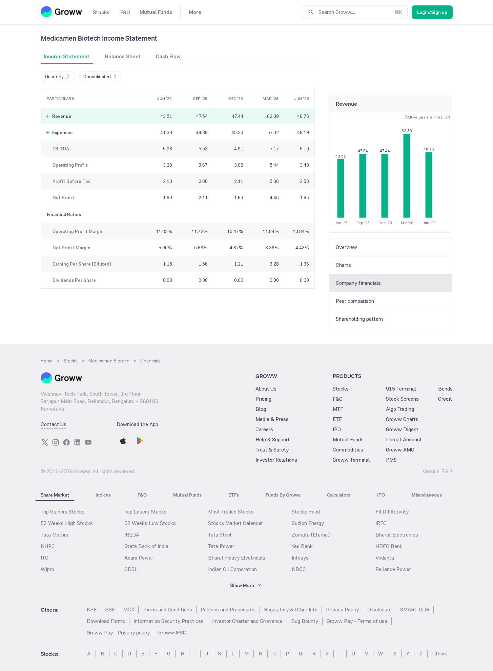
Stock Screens (402, 398)
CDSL (131, 569)
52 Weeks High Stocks (67, 523)
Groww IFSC (172, 632)
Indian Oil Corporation (232, 569)
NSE (92, 609)
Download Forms (106, 621)
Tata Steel (219, 534)
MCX (128, 609)
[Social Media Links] (45, 442)
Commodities (348, 449)
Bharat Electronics (396, 534)
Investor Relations (276, 459)
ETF (337, 419)
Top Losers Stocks (145, 511)
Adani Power (138, 557)
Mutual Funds (348, 439)
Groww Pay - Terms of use (357, 621)
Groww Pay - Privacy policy (118, 632)
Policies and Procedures (228, 609)
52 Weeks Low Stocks (150, 523)
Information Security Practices (168, 621)
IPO (337, 429)
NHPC (48, 546)
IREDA (131, 534)
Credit (445, 398)
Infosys (300, 557)
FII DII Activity (392, 511)
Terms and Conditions (167, 609)
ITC (44, 557)
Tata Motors (54, 534)
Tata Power (221, 546)
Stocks (341, 388)
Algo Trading (400, 409)
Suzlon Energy (308, 523)
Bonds (445, 388)
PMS (391, 459)
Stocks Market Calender (235, 523)
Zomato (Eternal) (311, 534)
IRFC (381, 523)
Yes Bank (302, 546)
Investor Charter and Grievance (247, 621)
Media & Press (272, 419)
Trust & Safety (272, 449)
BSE (110, 609)
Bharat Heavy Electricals (236, 557)
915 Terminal (401, 388)
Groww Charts (402, 419)
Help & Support (272, 439)
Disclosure (379, 609)
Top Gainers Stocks (63, 511)
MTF (338, 409)
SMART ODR (414, 609)
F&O (338, 398)
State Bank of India (146, 546)
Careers (264, 429)
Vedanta (384, 557)
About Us (265, 388)
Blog (260, 409)
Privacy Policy (342, 609)
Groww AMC (400, 449)
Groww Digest (402, 429)
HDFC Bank (389, 546)
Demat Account (404, 439)
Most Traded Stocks (231, 511)
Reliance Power (393, 569)
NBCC (299, 569)
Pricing (263, 398)
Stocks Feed (306, 511)
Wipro (47, 569)
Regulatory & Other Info (290, 609)
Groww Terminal (351, 459)
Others (440, 653)
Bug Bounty (304, 621)
